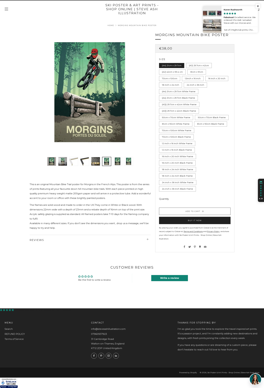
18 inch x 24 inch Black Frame (177, 176)
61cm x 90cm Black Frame (210, 124)
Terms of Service (14, 339)
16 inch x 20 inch (216, 78)
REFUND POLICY (15, 334)
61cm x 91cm (196, 72)
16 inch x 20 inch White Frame (177, 156)
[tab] (51, 161)
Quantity (164, 198)
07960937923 (99, 334)
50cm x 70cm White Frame (176, 117)
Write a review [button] (169, 278)
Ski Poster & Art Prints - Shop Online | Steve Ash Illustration (132, 9)
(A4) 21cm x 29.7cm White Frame (178, 91)
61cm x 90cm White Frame (175, 124)
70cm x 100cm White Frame (176, 130)
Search (9, 328)
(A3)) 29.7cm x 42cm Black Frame (179, 111)
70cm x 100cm (169, 78)
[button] (261, 190)
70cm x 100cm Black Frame (176, 137)
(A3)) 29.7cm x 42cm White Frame (179, 104)
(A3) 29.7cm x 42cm (199, 65)
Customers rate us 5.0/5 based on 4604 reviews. (43, 310)
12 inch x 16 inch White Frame (177, 143)
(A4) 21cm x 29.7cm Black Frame (178, 98)
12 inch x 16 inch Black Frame (177, 150)
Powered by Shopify (188, 372)
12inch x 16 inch (193, 78)
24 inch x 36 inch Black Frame (177, 189)
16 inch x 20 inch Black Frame (177, 163)
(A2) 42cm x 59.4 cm (172, 72)
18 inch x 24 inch (170, 85)
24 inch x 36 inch (195, 85)
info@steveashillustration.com (108, 328)
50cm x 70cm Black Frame (212, 117)
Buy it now (195, 220)
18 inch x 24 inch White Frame (177, 169)
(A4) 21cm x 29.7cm (171, 65)
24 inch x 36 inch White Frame (177, 182)
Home (111, 25)
